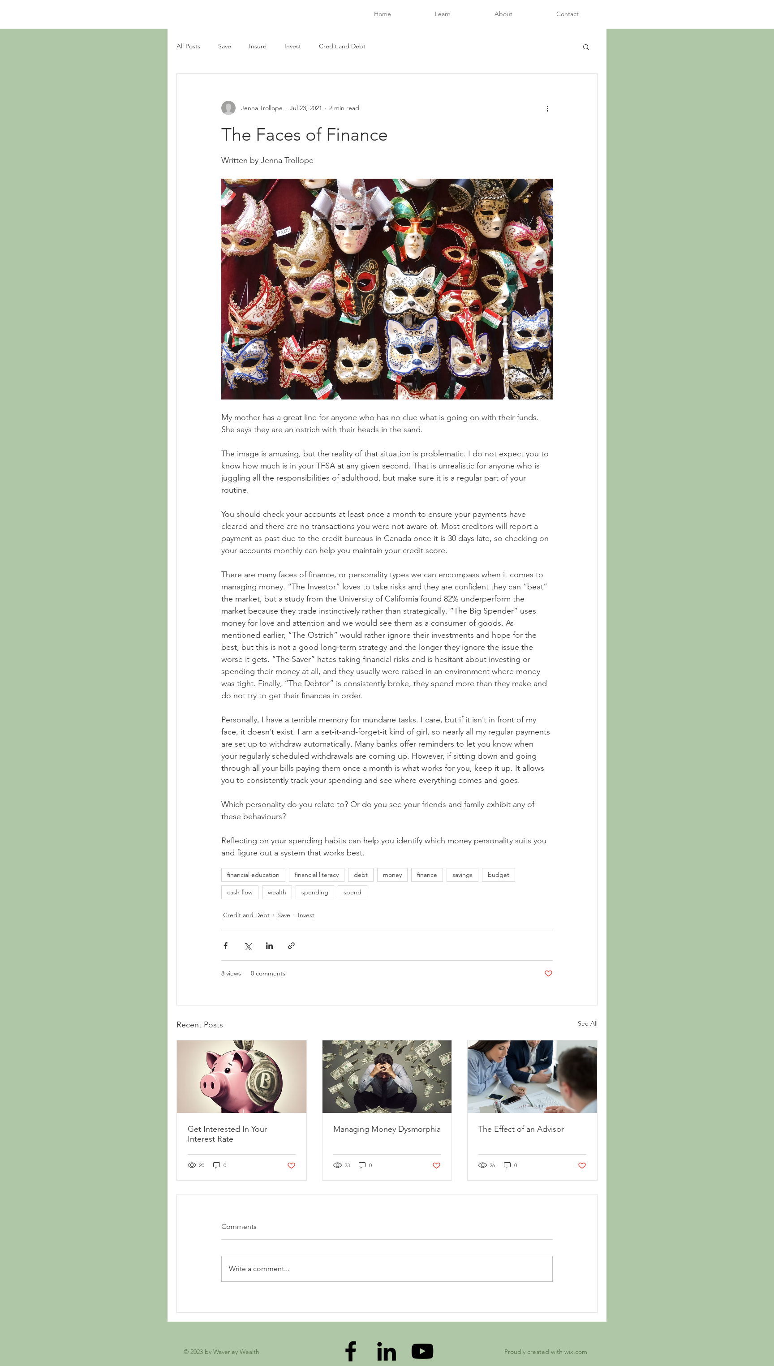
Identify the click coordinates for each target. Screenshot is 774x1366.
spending (314, 892)
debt (361, 875)
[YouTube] (422, 1351)
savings (462, 875)
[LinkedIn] (386, 1351)
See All (588, 1023)
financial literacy (317, 875)
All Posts (188, 46)
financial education (253, 875)
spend (352, 892)
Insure (258, 46)
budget (498, 875)
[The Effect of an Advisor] (532, 1076)
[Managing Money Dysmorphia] (387, 1076)
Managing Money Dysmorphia (387, 1129)
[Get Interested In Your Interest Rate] (241, 1076)
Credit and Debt (342, 46)
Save (224, 46)
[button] (586, 46)
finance (427, 875)
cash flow (240, 892)
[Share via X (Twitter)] (247, 945)
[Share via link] (291, 945)
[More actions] (547, 108)
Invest (292, 46)
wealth (277, 892)
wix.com (575, 1352)
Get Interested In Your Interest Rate (227, 1134)
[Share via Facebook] (225, 945)
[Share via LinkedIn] (269, 945)
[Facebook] (350, 1351)
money (392, 875)
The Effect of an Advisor (521, 1129)
